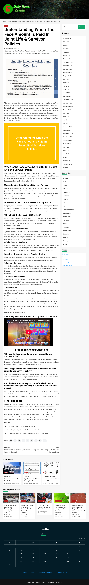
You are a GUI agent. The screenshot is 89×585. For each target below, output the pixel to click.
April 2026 (66, 52)
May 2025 (66, 86)
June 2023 (66, 150)
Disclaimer (65, 259)
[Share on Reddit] (31, 440)
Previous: (17, 450)
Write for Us (65, 262)
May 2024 (66, 120)
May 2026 (66, 48)
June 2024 (66, 116)
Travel (65, 244)
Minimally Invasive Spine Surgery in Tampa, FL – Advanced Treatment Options (78, 509)
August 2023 (67, 143)
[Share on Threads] (40, 440)
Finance (65, 199)
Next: (45, 450)
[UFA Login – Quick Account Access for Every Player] (44, 498)
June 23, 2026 (59, 516)
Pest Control (67, 227)
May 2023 (66, 154)
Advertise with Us (67, 265)
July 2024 (66, 113)
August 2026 (67, 38)
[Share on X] (15, 440)
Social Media (67, 230)
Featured (66, 195)
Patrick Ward (9, 48)
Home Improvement (69, 209)
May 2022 (66, 167)
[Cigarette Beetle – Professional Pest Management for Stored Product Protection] (61, 498)
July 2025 (66, 79)
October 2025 (67, 69)
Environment (67, 192)
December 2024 (68, 99)
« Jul (44, 569)
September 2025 (68, 72)
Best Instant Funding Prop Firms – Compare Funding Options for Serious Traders (27, 509)
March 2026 (66, 55)
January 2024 (67, 130)
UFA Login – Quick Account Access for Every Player (44, 507)
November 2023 (68, 133)
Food (64, 202)
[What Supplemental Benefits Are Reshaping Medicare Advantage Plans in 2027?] (11, 498)
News (6, 26)
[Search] (85, 20)
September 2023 (68, 140)
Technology (66, 237)
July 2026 (66, 42)
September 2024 (68, 106)
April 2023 (66, 157)
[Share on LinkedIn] (19, 440)
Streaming (66, 234)
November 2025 (68, 65)
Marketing (66, 220)
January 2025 (67, 96)
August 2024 (67, 110)
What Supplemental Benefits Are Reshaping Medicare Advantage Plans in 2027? (10, 509)
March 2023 (66, 160)
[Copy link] (45, 440)
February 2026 (67, 59)
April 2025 (66, 89)
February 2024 (67, 127)
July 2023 (66, 147)
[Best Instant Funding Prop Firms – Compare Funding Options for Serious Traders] (27, 498)
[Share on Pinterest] (27, 440)
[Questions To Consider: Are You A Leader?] (12, 468)
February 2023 (67, 164)
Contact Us (65, 254)
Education (66, 189)
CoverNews (50, 582)
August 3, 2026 (9, 516)
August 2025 (67, 76)
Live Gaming (67, 213)
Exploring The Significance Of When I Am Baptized (24, 430)
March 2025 (66, 93)
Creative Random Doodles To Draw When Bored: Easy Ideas (27, 433)
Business (65, 182)
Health (65, 206)
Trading (65, 241)
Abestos (65, 178)
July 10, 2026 (25, 516)
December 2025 (68, 62)
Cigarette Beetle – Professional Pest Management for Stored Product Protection (60, 509)
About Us (65, 257)
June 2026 (66, 45)
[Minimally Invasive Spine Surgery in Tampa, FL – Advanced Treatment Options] (78, 498)
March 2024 (66, 123)
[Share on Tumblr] (36, 440)
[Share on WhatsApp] (23, 440)
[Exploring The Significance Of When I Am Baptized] (32, 468)
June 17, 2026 (76, 516)
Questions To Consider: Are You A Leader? (21, 426)
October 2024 (67, 103)
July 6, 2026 (42, 512)
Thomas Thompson (10, 514)
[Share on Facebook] (11, 440)
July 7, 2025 (16, 48)
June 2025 (66, 82)
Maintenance (67, 216)
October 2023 (67, 137)
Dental (65, 185)
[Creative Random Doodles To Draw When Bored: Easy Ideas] (51, 468)
